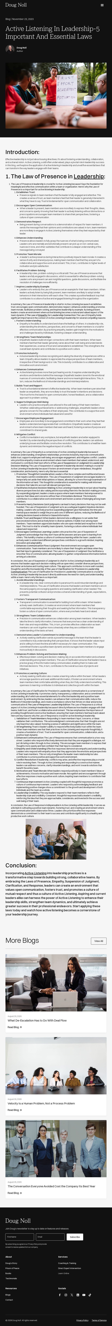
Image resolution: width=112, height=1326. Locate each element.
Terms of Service (99, 1320)
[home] (16, 4)
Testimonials (11, 1278)
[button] (102, 5)
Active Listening (36, 873)
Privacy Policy (82, 1320)
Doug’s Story (11, 1263)
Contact (9, 1300)
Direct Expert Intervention (69, 1268)
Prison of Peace (12, 1268)
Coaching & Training (67, 1263)
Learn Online (63, 1273)
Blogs (8, 1295)
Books (8, 1273)
